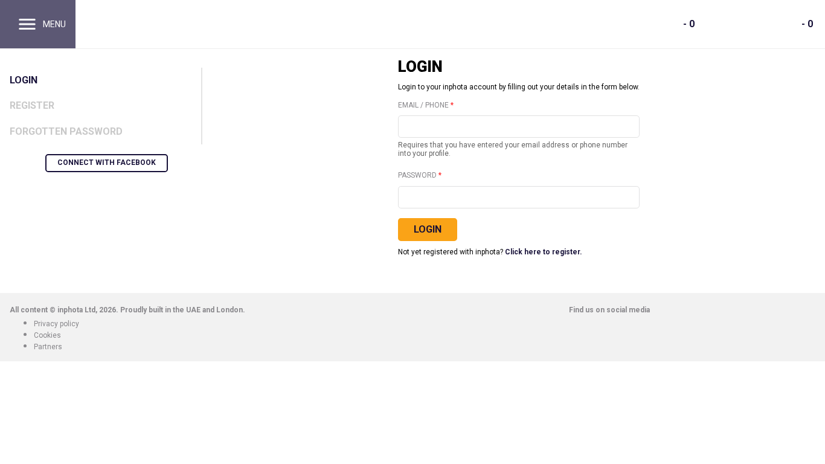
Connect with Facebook (106, 162)
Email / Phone (423, 105)
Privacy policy (56, 324)
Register (32, 105)
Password (417, 175)
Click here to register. (543, 252)
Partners (48, 347)
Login (23, 80)
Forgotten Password (66, 131)
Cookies (47, 335)
